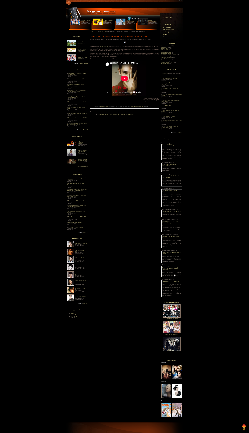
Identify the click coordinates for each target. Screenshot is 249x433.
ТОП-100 (85, 303)
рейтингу (165, 73)
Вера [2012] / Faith (167, 105)
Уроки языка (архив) (166, 59)
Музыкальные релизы (166, 57)
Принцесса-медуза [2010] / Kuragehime (77, 113)
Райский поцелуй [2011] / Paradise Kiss (77, 200)
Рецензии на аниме (166, 53)
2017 (97, 31)
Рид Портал (74, 316)
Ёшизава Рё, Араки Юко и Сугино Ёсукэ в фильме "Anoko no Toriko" (116, 114)
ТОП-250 (85, 130)
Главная (92, 31)
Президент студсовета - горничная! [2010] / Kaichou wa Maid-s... (76, 91)
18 (105, 31)
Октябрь (101, 31)
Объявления (164, 61)
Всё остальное (165, 63)
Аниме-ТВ (73, 315)
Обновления (164, 47)
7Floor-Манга (74, 313)
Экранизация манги (166, 52)
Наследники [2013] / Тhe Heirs (170, 78)
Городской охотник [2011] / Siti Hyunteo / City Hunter (169, 127)
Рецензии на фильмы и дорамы (169, 54)
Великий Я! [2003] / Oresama (76, 227)
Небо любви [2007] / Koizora (75, 222)
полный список (84, 63)
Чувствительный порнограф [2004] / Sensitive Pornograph (76, 79)
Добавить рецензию (82, 166)
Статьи (163, 58)
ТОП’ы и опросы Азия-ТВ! (167, 62)
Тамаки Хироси (103, 46)
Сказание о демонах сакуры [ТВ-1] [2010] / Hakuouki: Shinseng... (76, 102)
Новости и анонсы (165, 45)
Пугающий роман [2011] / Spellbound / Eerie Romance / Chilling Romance (77, 190)
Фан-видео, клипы (165, 56)
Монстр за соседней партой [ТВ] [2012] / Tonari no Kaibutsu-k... (77, 96)
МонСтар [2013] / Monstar (169, 116)
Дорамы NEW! (164, 48)
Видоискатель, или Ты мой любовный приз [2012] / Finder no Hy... (77, 124)
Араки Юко (141, 106)
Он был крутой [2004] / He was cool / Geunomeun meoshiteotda (76, 206)
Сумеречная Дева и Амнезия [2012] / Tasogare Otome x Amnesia (76, 118)
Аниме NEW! (164, 51)
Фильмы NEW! (164, 49)
